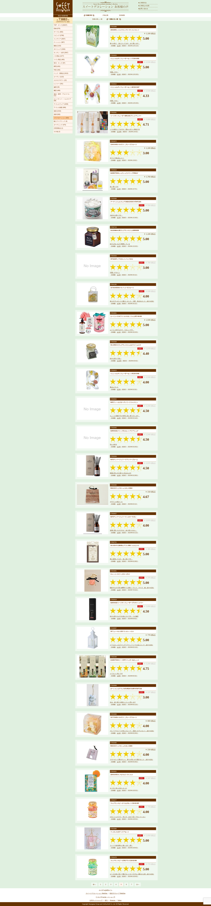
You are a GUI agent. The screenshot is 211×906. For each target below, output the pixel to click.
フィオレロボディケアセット (119, 832)
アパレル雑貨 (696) (60, 107)
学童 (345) (57, 70)
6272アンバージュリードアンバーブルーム (124, 459)
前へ (94, 884)
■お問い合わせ (143, 8)
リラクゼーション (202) (61, 118)
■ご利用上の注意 (143, 5)
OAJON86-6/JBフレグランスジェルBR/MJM (124, 230)
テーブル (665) (58, 32)
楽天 (106, 900)
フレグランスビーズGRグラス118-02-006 (123, 860)
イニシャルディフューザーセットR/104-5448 (124, 373)
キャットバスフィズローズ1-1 (120, 574)
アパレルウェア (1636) (61, 104)
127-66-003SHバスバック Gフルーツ (122, 288)
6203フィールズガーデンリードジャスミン (124, 402)
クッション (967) (59, 42)
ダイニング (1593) (59, 49)
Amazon (113, 900)
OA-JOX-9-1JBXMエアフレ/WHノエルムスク (124, 545)
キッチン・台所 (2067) (61, 52)
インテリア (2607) (59, 39)
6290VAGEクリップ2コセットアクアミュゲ (124, 431)
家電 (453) (57, 66)
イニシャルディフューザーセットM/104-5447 (124, 87)
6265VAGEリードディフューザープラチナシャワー (126, 603)
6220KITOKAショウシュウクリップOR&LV (124, 173)
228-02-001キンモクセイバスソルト (121, 774)
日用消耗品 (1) (58, 128)
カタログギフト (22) (60, 80)
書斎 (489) (57, 90)
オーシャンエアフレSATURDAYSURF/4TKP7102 (126, 689)
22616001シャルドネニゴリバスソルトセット (124, 30)
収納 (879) (57, 28)
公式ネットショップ (96, 900)
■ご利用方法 (142, 3)
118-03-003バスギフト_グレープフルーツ (123, 144)
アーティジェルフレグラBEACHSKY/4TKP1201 (125, 202)
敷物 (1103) (57, 46)
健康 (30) (56, 87)
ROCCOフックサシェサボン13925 (121, 746)
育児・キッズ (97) (59, 63)
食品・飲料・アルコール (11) (61, 94)
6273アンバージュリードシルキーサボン (123, 517)
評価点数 (105, 15)
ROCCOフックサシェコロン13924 (121, 488)
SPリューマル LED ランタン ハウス (122, 631)
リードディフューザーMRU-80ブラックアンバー (125, 116)
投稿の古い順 (113, 19)
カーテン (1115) (59, 77)
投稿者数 (122, 15)
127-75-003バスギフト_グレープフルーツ (123, 717)
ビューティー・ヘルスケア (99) (62, 99)
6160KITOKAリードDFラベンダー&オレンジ (124, 660)
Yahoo (119, 900)
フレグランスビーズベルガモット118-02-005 (124, 803)
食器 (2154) (57, 111)
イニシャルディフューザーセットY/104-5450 (124, 58)
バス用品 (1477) (59, 56)
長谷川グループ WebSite (117, 893)
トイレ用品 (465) (59, 59)
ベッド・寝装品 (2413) (61, 73)
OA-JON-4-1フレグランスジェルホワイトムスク (125, 345)
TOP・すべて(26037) (60, 25)
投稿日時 (89, 15)
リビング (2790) (59, 35)
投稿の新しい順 (97, 19)
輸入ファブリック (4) (60, 121)
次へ (137, 884)
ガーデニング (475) (60, 125)
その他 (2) (57, 131)
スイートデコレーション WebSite (97, 893)
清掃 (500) (57, 114)
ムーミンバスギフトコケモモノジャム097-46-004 (126, 316)
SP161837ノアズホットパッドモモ (121, 259)
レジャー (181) (58, 83)
